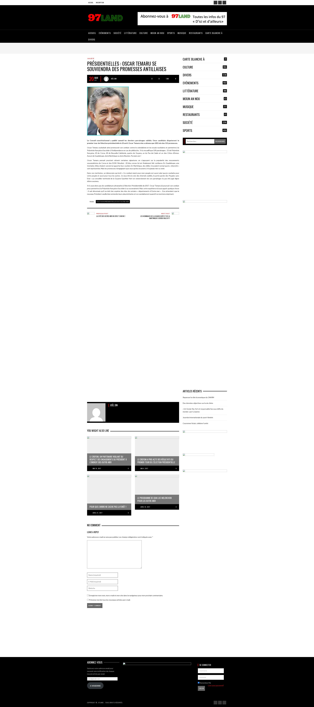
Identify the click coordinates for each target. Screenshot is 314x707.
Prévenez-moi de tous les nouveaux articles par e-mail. (109, 600)
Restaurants (204, 114)
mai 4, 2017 (144, 468)
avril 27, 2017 (97, 513)
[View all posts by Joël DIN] (106, 78)
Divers (204, 75)
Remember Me (205, 683)
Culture (204, 67)
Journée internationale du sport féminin (198, 417)
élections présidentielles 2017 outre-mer (113, 202)
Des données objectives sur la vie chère (198, 403)
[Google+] (220, 2)
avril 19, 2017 (145, 507)
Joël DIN (113, 78)
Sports (204, 130)
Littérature (204, 91)
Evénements (204, 83)
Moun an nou (204, 99)
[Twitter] (224, 2)
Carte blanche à (204, 59)
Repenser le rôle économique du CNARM (198, 397)
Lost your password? (216, 685)
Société (91, 58)
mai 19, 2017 (97, 468)
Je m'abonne (95, 685)
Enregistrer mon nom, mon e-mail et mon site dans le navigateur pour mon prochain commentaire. (126, 595)
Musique (204, 107)
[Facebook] (215, 2)
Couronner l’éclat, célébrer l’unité (195, 423)
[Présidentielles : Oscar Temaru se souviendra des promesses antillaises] (108, 111)
